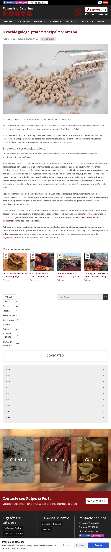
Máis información (19, 548)
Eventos (33, 280)
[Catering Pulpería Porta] (17, 11)
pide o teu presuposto (13, 233)
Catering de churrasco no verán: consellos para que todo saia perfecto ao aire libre (96, 275)
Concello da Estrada (13, 533)
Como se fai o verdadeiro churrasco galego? (15, 274)
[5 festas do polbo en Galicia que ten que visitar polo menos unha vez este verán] (42, 262)
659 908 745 (93, 527)
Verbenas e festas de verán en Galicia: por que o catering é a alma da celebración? (69, 275)
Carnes (6, 280)
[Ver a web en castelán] (105, 2)
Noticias (87, 21)
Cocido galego (48, 39)
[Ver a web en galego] (100, 2)
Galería (71, 21)
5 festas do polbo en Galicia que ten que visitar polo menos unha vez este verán (41, 275)
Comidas (55, 21)
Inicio (8, 21)
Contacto (103, 21)
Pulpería (39, 21)
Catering (24, 21)
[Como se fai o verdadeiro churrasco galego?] (15, 262)
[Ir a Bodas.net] (38, 2)
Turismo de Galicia (12, 528)
